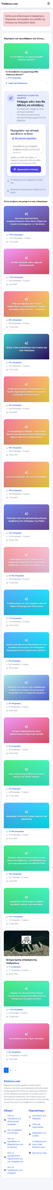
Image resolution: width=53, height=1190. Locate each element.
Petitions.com (10, 3)
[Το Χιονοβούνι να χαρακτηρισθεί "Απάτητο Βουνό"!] (26, 64)
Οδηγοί (8, 1110)
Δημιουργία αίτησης (27, 169)
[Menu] (48, 4)
